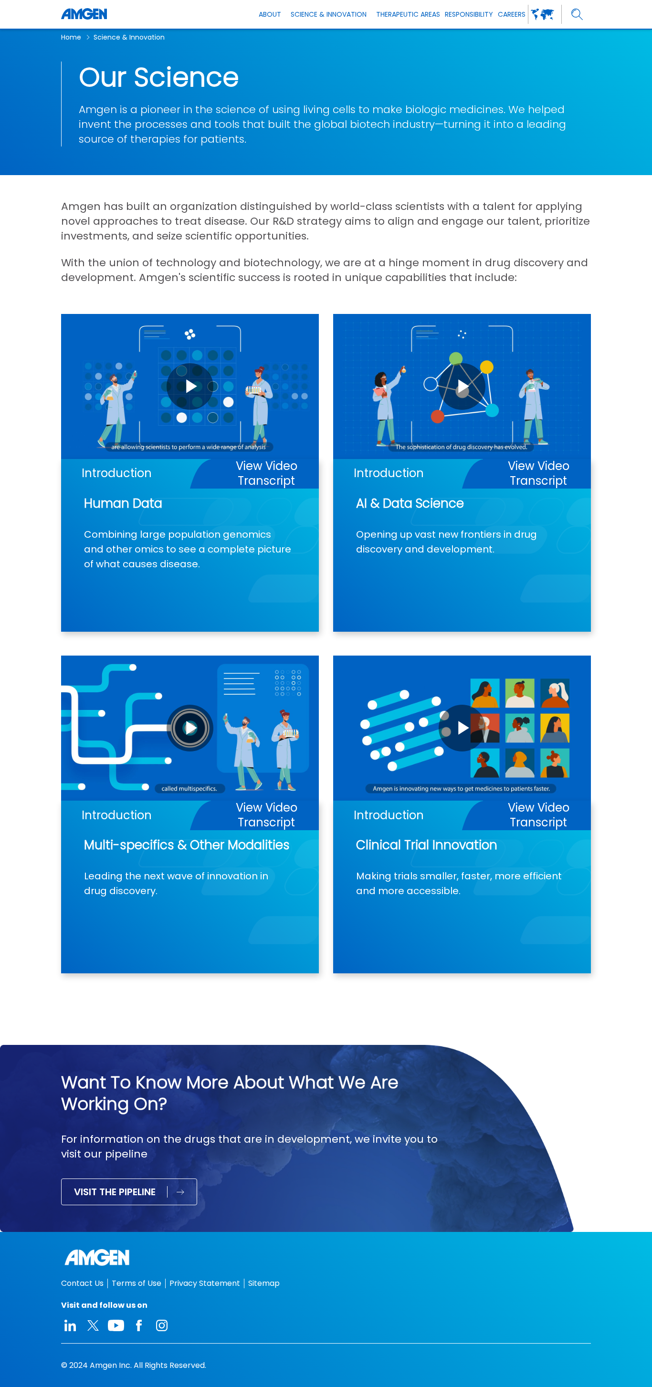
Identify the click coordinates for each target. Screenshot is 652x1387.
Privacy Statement (204, 1283)
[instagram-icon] (162, 1325)
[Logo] (326, 1257)
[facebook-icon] (139, 1325)
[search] (577, 14)
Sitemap (264, 1283)
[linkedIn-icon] (70, 1325)
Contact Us (82, 1283)
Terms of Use (136, 1283)
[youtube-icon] (116, 1325)
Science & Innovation (129, 37)
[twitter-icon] (93, 1325)
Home (71, 37)
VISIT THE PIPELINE (115, 1192)
